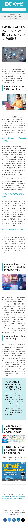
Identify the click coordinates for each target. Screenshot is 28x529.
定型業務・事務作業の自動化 (17, 496)
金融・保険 (13, 500)
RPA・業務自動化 (6, 496)
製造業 (8, 500)
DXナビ (20, 510)
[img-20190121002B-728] (14, 435)
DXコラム (16, 494)
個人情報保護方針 (16, 512)
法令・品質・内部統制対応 (13, 498)
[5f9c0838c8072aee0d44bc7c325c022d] (14, 462)
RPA (20, 494)
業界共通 (4, 498)
